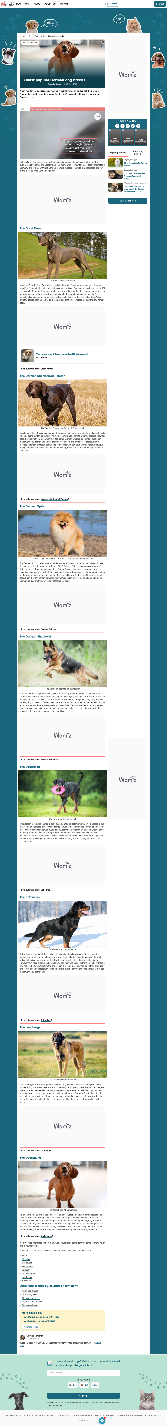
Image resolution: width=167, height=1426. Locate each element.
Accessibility (153, 1415)
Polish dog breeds (30, 1305)
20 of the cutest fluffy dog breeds (135, 164)
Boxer (24, 1255)
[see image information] (102, 42)
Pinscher (26, 1259)
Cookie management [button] (129, 1415)
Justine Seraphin (56, 84)
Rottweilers (46, 1020)
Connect (160, 4)
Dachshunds (46, 1236)
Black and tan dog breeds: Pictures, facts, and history (135, 176)
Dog (75, 1385)
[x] (122, 126)
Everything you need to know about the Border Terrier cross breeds (134, 189)
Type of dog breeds (56, 36)
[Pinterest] (138, 126)
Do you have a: (83, 1380)
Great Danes (46, 369)
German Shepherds (50, 759)
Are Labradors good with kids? (39, 1321)
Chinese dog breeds (31, 1298)
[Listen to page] (102, 1420)
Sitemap (84, 1420)
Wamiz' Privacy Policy (94, 1403)
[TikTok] (133, 126)
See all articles (128, 200)
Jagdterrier (27, 1277)
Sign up (83, 1395)
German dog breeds (47, 171)
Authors (24, 1415)
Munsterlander (28, 1273)
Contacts (38, 1415)
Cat (86, 1385)
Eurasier (25, 1270)
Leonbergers (47, 1150)
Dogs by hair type (130, 160)
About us (11, 1415)
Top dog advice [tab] (118, 152)
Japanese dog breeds (32, 1301)
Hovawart (26, 1280)
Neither (95, 1385)
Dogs (31, 36)
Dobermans (46, 890)
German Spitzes (48, 629)
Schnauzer (27, 1263)
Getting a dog (40, 36)
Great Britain (50, 165)
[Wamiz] (7, 4)
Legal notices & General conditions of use (87, 1415)
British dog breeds (30, 1294)
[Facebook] (117, 126)
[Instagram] (128, 126)
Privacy (52, 1415)
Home (24, 36)
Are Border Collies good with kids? (41, 1317)
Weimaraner (27, 1266)
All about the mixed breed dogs (135, 183)
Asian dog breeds (30, 1291)
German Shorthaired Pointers (54, 499)
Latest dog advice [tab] (137, 152)
